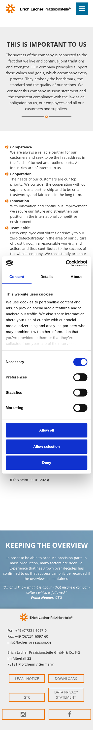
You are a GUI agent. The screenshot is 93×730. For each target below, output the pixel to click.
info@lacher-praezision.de (29, 642)
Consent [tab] (16, 277)
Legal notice (27, 678)
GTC (27, 697)
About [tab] (76, 277)
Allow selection (46, 446)
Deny (46, 462)
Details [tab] (46, 277)
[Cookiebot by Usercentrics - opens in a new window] (66, 263)
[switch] (80, 377)
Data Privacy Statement (66, 695)
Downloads (66, 678)
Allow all (46, 430)
